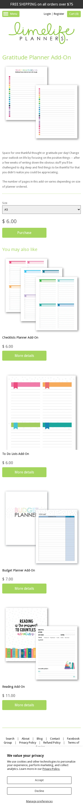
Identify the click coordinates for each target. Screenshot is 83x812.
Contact (55, 738)
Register (59, 13)
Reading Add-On (13, 686)
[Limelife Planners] (41, 34)
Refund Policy (51, 742)
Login (47, 13)
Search (10, 738)
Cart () (74, 13)
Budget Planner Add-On (18, 570)
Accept (39, 780)
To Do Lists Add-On (15, 454)
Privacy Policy (27, 742)
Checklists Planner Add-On (20, 337)
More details (24, 356)
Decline (39, 791)
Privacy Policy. (51, 769)
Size (4, 203)
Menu (13, 13)
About (25, 738)
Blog (40, 738)
